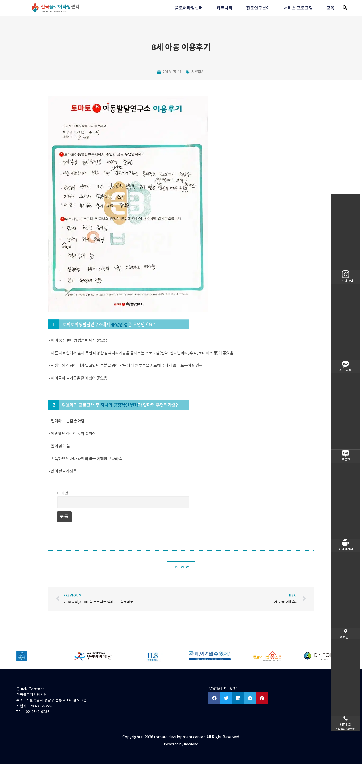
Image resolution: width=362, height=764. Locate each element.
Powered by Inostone (181, 744)
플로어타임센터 (189, 8)
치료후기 (198, 71)
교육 (330, 8)
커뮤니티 (224, 8)
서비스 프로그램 (298, 8)
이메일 (62, 493)
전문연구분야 (258, 8)
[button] (345, 7)
